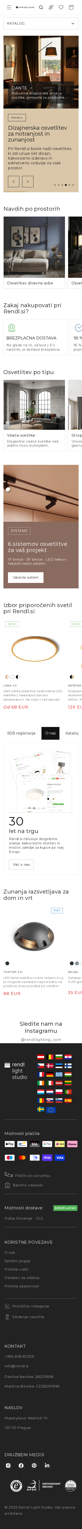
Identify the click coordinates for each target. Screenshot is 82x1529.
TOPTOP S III (12, 972)
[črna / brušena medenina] (72, 677)
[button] (9, 7)
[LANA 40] (34, 650)
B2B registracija (21, 733)
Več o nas (21, 865)
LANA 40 (10, 685)
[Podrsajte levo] (13, 181)
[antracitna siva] (7, 963)
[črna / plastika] (18, 677)
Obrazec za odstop (22, 1278)
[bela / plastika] (12, 677)
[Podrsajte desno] (27, 181)
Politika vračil (16, 1269)
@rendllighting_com (41, 1040)
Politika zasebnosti (22, 1286)
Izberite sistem (26, 577)
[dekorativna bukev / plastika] (7, 677)
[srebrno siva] (77, 963)
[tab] (55, 185)
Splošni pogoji (17, 1261)
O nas (50, 733)
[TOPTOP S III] (34, 936)
